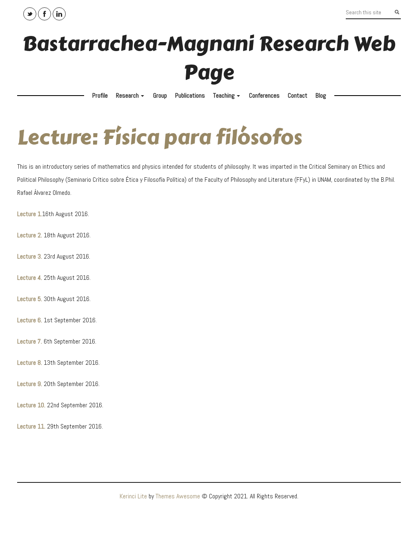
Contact (297, 95)
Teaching (227, 97)
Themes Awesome (178, 496)
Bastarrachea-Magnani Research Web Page (209, 58)
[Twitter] (29, 13)
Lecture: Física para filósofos (159, 137)
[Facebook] (44, 13)
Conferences (264, 95)
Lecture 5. (29, 299)
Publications (190, 95)
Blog (321, 95)
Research (131, 97)
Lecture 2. (29, 235)
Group (160, 95)
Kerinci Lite (133, 496)
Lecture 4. (29, 277)
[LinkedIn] (59, 13)
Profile (100, 95)
